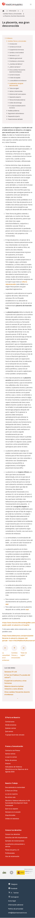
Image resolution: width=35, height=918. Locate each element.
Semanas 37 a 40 (10, 672)
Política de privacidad (15, 909)
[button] (30, 4)
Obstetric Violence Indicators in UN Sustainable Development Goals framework (17, 803)
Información (12, 11)
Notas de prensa (11, 760)
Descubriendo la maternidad (15, 787)
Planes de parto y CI (12, 850)
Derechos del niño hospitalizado (16, 838)
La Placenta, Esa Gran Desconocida (14, 16)
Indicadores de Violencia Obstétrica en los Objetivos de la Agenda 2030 (16, 769)
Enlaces (8, 764)
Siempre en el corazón (13, 812)
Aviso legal (12, 901)
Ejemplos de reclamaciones (14, 841)
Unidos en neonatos (12, 819)
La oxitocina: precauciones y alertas (15, 845)
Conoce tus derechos (12, 834)
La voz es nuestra (11, 794)
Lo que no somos (11, 757)
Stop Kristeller (10, 815)
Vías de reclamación (12, 856)
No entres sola (10, 797)
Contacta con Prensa (12, 750)
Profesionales (10, 853)
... (20, 11)
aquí (7, 604)
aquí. (27, 609)
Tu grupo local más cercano (14, 735)
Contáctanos (9, 722)
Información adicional (15, 905)
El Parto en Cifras (11, 791)
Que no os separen (11, 809)
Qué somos (9, 731)
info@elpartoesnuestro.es (17, 913)
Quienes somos (10, 728)
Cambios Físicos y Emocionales (12, 14)
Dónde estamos (10, 725)
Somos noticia (10, 754)
